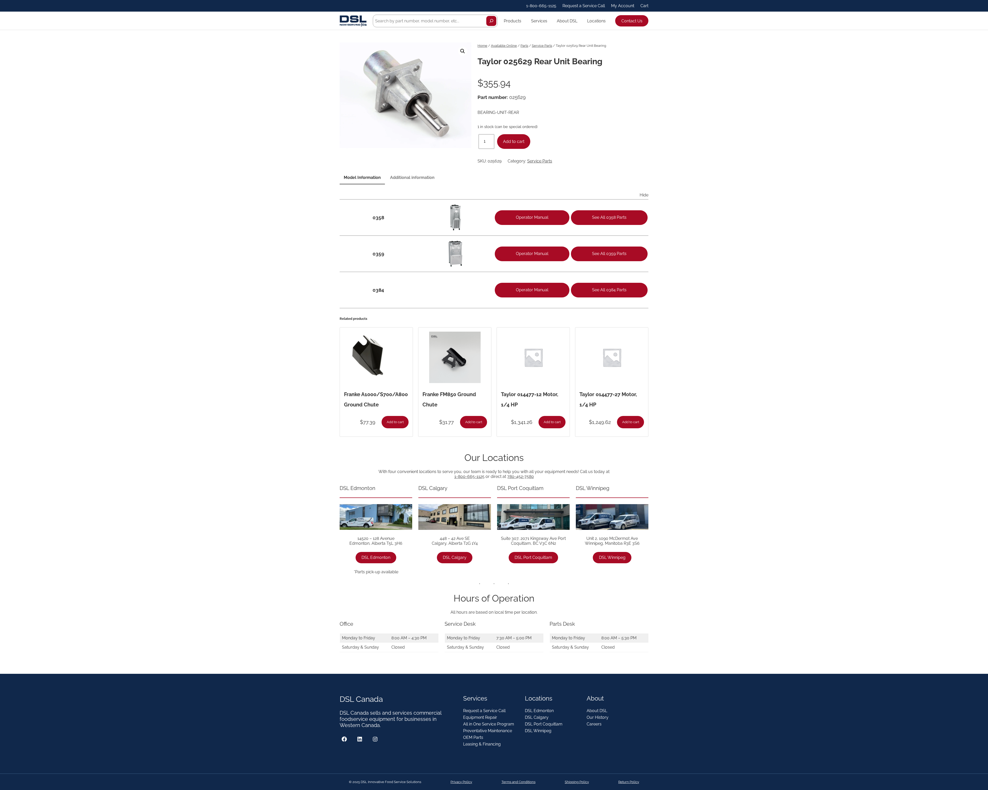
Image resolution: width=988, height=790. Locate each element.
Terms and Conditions (518, 782)
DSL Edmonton (375, 557)
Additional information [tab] (412, 177)
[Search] (491, 21)
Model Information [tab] (362, 177)
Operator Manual (532, 217)
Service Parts (542, 46)
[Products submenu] (523, 21)
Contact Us (631, 21)
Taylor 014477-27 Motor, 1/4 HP (608, 399)
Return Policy (628, 782)
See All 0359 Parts (609, 253)
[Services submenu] (549, 21)
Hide (644, 195)
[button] (462, 51)
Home (482, 46)
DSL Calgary (454, 557)
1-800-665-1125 (469, 476)
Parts (524, 46)
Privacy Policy (461, 782)
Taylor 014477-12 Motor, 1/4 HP (529, 399)
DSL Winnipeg (612, 557)
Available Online (504, 46)
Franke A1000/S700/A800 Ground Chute (376, 399)
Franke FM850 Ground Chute (449, 399)
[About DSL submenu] (579, 21)
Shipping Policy (577, 782)
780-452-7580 (520, 476)
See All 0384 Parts (609, 289)
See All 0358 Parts (609, 217)
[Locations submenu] (608, 21)
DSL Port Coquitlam (533, 557)
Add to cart (513, 141)
